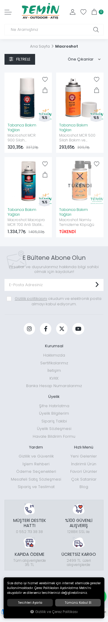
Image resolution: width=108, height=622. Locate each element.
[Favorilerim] (83, 12)
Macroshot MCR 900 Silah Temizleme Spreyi (24, 138)
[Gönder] (97, 285)
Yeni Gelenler (83, 456)
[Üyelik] (72, 12)
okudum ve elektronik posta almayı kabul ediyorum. (58, 301)
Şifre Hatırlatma (54, 406)
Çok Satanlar (84, 479)
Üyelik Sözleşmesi (54, 429)
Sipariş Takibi (54, 421)
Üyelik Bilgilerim (54, 413)
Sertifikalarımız (54, 363)
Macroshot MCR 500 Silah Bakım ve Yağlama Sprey (77, 138)
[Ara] (96, 29)
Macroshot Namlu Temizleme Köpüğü (76, 222)
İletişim (54, 370)
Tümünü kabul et (78, 602)
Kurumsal (54, 346)
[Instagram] (29, 329)
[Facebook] (45, 329)
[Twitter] (62, 329)
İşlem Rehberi (36, 464)
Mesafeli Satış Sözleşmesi (36, 479)
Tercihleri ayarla (30, 602)
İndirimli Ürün (83, 464)
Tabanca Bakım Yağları (22, 127)
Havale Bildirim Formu (54, 436)
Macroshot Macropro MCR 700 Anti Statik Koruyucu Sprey (26, 222)
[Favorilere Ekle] (45, 79)
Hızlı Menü (83, 447)
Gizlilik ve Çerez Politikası (56, 612)
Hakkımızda (54, 355)
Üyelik (54, 396)
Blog (84, 487)
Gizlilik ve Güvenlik (36, 456)
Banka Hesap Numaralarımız (54, 386)
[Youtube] (78, 329)
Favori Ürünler (83, 471)
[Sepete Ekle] (45, 90)
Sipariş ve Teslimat (36, 487)
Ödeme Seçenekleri (36, 471)
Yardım (36, 447)
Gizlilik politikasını (31, 299)
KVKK (54, 378)
